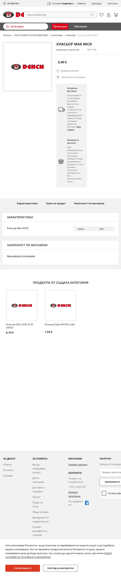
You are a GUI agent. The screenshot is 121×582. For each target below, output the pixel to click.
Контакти (113, 3)
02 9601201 (13, 3)
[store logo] (21, 15)
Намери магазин (77, 464)
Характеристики (27, 203)
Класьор (71, 35)
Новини (81, 3)
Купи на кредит (56, 203)
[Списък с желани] (101, 15)
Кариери (8, 475)
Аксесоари (57, 35)
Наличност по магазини (73, 77)
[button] (108, 15)
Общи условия (40, 512)
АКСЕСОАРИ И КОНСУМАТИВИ (32, 35)
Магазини (80, 26)
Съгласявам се (22, 568)
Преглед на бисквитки (60, 568)
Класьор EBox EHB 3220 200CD (19, 326)
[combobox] (60, 15)
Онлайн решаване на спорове (39, 530)
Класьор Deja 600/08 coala (60, 324)
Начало (7, 35)
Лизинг (36, 496)
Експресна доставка (63, 3)
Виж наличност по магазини (21, 256)
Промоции (60, 26)
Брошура (97, 3)
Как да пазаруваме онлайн (38, 468)
